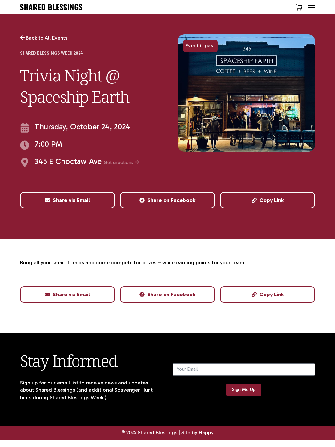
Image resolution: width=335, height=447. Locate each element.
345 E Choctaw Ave (84, 162)
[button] (311, 7)
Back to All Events (46, 38)
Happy (206, 432)
